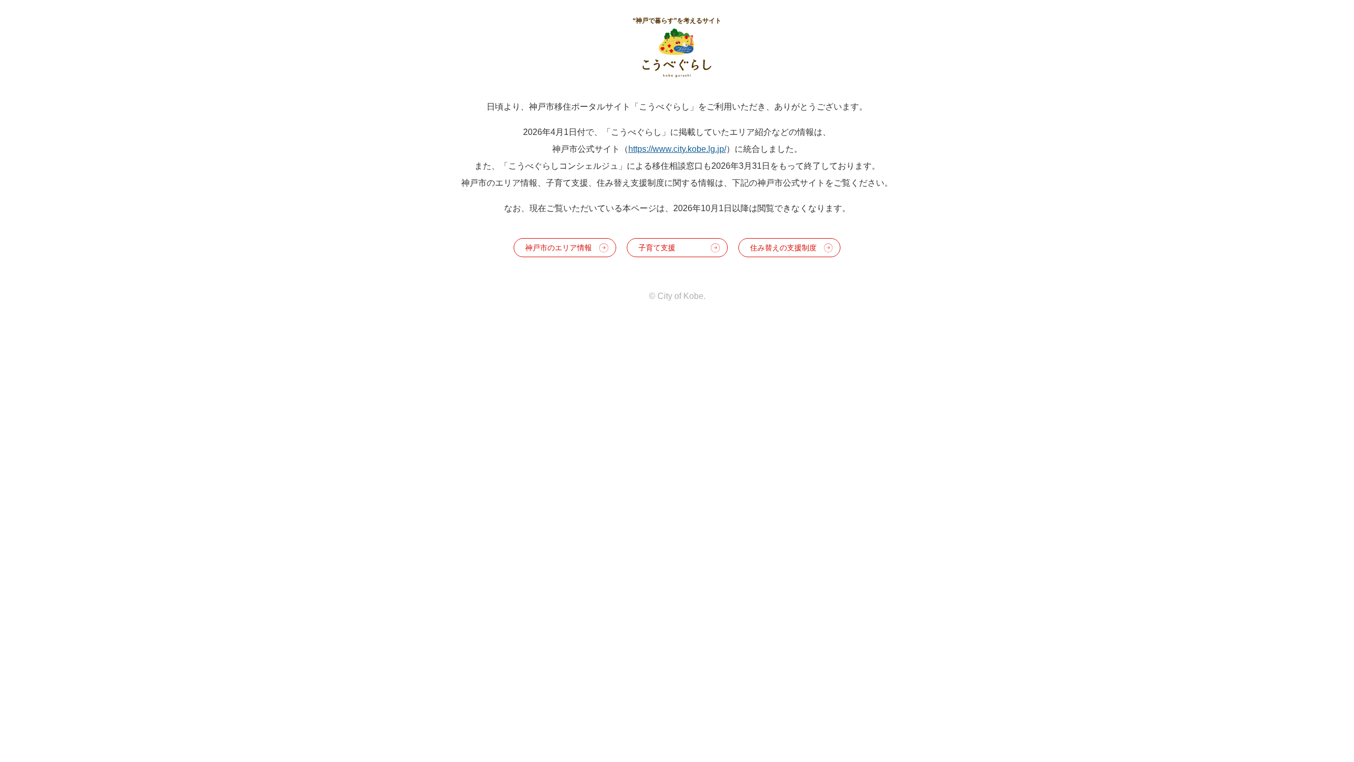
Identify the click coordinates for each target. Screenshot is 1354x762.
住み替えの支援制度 (783, 247)
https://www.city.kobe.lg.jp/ (677, 148)
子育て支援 (656, 247)
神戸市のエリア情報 (558, 247)
